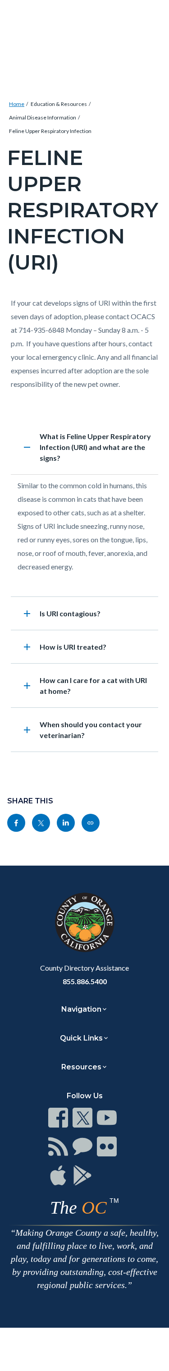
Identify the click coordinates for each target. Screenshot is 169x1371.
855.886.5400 (85, 981)
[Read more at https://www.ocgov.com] (84, 922)
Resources (81, 1067)
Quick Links (81, 1038)
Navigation (81, 1009)
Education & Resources (59, 104)
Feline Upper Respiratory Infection (50, 131)
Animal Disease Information (42, 117)
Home (16, 104)
